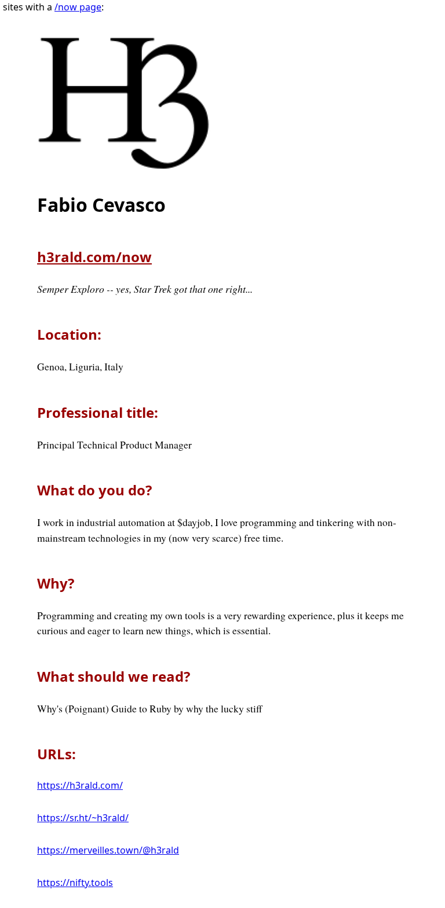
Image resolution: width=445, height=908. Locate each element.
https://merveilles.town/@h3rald (108, 850)
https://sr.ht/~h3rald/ (83, 817)
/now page (77, 7)
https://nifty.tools (75, 882)
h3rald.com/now (94, 256)
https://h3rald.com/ (80, 785)
